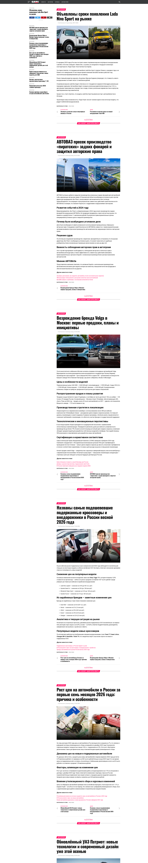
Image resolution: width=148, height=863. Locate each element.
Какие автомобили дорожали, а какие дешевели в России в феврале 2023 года (80, 800)
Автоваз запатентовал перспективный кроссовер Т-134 (39, 80)
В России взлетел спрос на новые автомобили (70, 798)
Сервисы (57, 2)
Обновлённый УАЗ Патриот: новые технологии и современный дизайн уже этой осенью (38, 64)
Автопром (50, 2)
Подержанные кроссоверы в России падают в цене (72, 646)
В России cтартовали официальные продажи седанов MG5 (73, 466)
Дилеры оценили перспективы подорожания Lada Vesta (73, 464)
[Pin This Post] (43, 18)
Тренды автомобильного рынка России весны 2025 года (73, 649)
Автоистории (65, 2)
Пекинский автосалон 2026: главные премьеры (37, 86)
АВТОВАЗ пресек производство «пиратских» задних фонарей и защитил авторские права (38, 29)
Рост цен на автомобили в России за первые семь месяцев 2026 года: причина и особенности (38, 55)
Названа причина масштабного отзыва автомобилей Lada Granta (39, 92)
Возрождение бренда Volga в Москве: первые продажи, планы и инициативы (39, 37)
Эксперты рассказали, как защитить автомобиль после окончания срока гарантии (80, 276)
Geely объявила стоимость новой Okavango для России (72, 462)
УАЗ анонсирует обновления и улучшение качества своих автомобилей (77, 277)
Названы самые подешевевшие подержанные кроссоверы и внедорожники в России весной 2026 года (38, 45)
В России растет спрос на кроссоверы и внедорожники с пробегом (76, 647)
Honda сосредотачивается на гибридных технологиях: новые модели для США (38, 73)
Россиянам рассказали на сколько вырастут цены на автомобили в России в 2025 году (82, 796)
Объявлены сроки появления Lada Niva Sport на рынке (38, 12)
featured (71, 106)
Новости (43, 2)
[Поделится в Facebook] (32, 18)
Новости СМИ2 (88, 120)
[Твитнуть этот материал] (38, 18)
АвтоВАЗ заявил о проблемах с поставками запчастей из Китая (75, 279)
